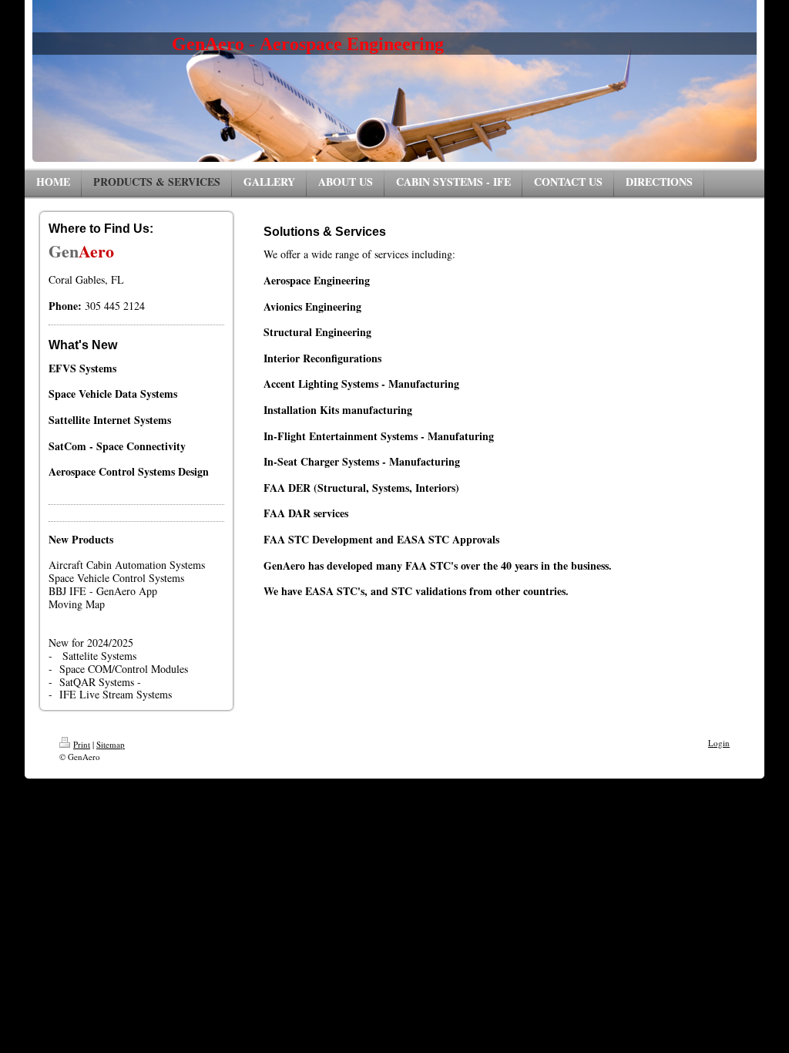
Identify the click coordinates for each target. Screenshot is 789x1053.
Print (81, 744)
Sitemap (110, 744)
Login (719, 743)
